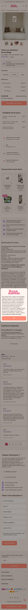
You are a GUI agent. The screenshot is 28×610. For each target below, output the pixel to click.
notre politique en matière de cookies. (12, 314)
